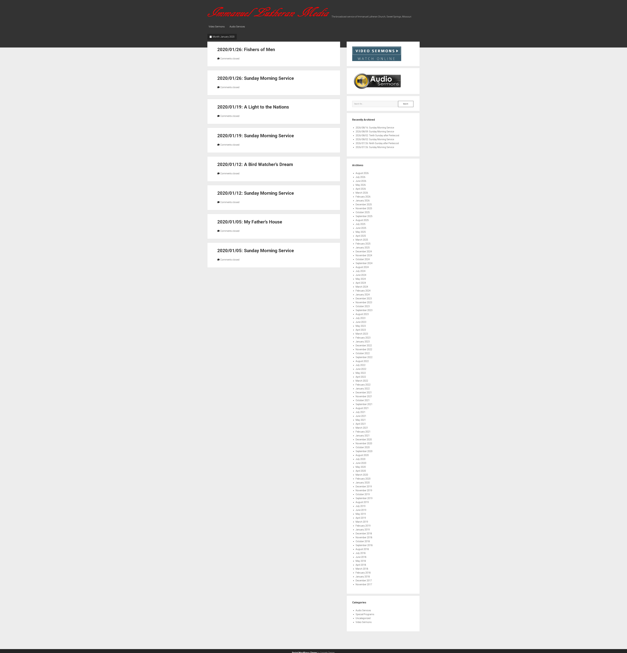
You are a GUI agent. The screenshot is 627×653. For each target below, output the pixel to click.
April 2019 (361, 518)
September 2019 (364, 498)
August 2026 (362, 173)
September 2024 (364, 263)
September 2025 (364, 216)
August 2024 (362, 267)
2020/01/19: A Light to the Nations (253, 107)
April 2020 (361, 471)
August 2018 (362, 549)
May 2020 (361, 467)
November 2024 (364, 255)
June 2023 (361, 322)
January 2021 (363, 435)
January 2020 (363, 482)
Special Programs (365, 614)
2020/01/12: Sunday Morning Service (255, 193)
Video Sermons (217, 26)
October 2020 (363, 447)
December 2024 (364, 251)
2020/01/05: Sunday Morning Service (255, 250)
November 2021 (364, 396)
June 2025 (361, 228)
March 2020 (362, 474)
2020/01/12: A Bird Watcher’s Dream (255, 164)
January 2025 (363, 247)
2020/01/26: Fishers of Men (246, 49)
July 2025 (360, 224)
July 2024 (360, 271)
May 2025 (361, 232)
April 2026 (361, 189)
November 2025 (364, 208)
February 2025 (363, 243)
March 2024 (362, 286)
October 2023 (363, 306)
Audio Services (237, 26)
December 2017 (364, 580)
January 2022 (363, 388)
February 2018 (363, 572)
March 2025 (362, 239)
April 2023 (361, 330)
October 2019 (363, 494)
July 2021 (360, 412)
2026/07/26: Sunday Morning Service (375, 147)
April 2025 (361, 236)
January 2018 (363, 576)
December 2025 (364, 204)
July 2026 (360, 177)
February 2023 (363, 337)
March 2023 (362, 333)
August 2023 (362, 314)
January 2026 (363, 200)
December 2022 (364, 345)
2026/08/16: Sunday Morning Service (375, 127)
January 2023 (363, 341)
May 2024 (361, 279)
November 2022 (364, 349)
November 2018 (364, 537)
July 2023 (360, 318)
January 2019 (363, 529)
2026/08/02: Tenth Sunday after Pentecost (377, 135)
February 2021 (363, 431)
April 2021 (361, 424)
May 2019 (361, 514)
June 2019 (361, 510)
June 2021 (361, 416)
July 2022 (360, 365)
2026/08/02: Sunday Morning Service (375, 139)
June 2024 (361, 275)
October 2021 (363, 400)
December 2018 (364, 533)
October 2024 (363, 259)
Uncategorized (363, 618)
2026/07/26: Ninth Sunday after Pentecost (377, 143)
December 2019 (364, 486)
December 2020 (364, 439)
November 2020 (364, 443)
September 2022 (364, 357)
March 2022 (362, 380)
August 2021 (362, 408)
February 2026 (363, 196)
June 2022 (361, 369)
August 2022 (362, 361)
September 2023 (364, 310)
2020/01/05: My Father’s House (249, 222)
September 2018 (364, 545)
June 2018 (361, 557)
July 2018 (360, 553)
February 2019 (363, 525)
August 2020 (362, 455)
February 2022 (363, 384)
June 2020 (361, 463)
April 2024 (361, 283)
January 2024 (363, 294)
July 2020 (360, 459)
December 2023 (364, 298)
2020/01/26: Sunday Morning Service (255, 78)
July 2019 (360, 506)
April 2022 (361, 377)
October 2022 (363, 353)
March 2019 (362, 521)
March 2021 (362, 427)
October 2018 (363, 541)
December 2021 (364, 392)
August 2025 (362, 220)
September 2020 (364, 451)
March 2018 (362, 568)
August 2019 (362, 502)
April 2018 (361, 565)
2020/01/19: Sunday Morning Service (255, 135)
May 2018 (361, 561)
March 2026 (362, 192)
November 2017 (364, 584)
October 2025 (363, 212)
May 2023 (361, 326)
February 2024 (363, 290)
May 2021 (361, 420)
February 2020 (363, 478)
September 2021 (364, 404)
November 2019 (364, 490)
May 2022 (361, 373)
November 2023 (364, 302)
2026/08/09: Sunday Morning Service (375, 131)
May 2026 (361, 185)
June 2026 (361, 181)
